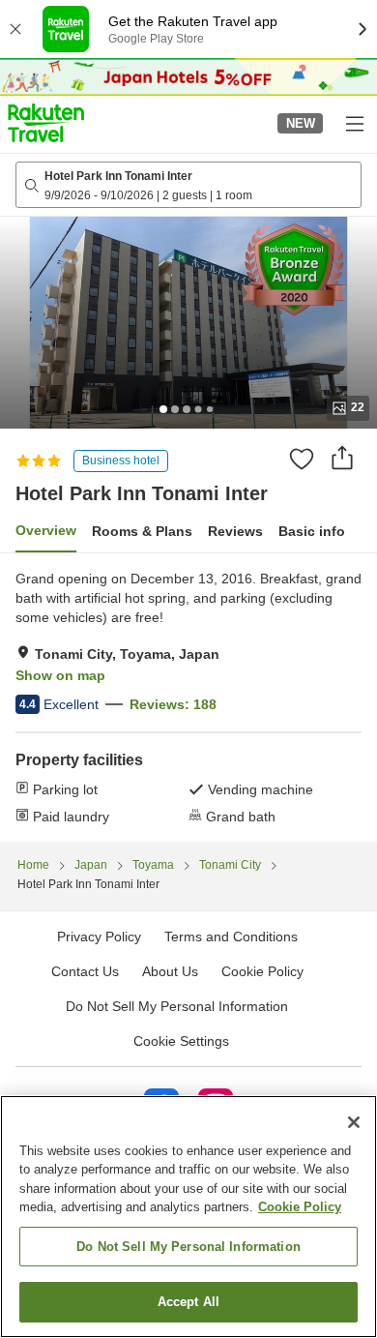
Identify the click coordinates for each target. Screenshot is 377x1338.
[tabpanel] (188, 697)
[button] (46, 123)
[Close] (354, 1122)
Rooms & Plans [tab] (142, 531)
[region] (188, 1216)
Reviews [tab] (235, 531)
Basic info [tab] (311, 531)
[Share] (342, 457)
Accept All (188, 1301)
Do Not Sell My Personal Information (188, 1246)
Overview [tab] (45, 530)
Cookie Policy (299, 1207)
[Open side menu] (353, 122)
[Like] (301, 458)
